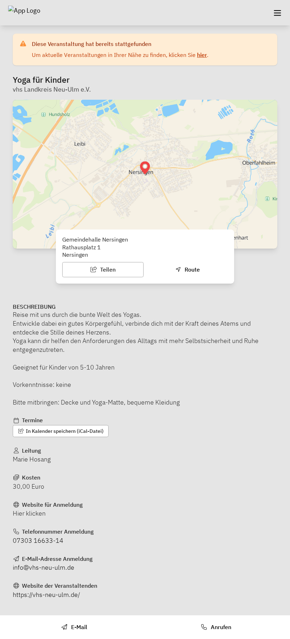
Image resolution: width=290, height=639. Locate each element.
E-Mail (78, 627)
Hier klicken (29, 513)
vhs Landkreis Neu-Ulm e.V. (52, 89)
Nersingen (75, 254)
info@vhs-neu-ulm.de (43, 567)
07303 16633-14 (38, 540)
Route (191, 269)
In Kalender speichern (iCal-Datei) (64, 431)
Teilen (107, 269)
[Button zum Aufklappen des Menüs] (277, 12)
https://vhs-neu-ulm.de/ (46, 595)
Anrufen (220, 627)
